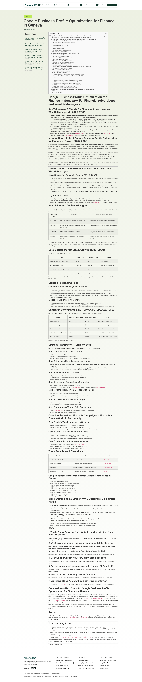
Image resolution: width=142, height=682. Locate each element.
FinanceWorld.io (107, 133)
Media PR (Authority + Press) (85, 665)
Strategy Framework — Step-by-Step (61, 54)
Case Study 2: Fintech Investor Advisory (63, 69)
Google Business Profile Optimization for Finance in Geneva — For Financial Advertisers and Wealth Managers (78, 36)
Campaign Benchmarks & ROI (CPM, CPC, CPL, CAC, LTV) (66, 53)
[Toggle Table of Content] (105, 34)
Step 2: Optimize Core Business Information (63, 57)
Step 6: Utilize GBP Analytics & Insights (63, 63)
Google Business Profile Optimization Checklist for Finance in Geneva (69, 74)
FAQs (54, 77)
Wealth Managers (104, 665)
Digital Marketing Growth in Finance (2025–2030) (65, 42)
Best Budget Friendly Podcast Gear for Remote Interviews (33, 50)
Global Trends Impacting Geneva (61, 51)
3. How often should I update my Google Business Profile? (67, 81)
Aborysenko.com (69, 135)
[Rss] (35, 668)
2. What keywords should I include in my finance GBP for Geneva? (68, 80)
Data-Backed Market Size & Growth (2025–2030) (64, 47)
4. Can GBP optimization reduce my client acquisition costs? (67, 83)
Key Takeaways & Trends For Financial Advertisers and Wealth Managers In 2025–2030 (72, 37)
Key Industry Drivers (59, 43)
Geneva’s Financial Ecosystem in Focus (63, 50)
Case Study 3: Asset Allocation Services (63, 71)
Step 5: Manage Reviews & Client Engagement (64, 62)
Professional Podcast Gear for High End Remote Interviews (34, 56)
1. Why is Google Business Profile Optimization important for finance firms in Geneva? (72, 78)
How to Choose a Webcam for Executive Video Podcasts (34, 62)
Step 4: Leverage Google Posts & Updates (63, 60)
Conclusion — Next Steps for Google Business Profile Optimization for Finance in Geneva (73, 89)
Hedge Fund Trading (83, 660)
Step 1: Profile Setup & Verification (62, 56)
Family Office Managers (105, 663)
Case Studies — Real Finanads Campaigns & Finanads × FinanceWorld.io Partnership (72, 66)
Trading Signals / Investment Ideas (87, 663)
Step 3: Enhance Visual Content (61, 59)
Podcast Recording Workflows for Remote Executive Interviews (35, 44)
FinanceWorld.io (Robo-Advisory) (64, 660)
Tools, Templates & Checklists (60, 72)
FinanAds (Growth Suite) (62, 665)
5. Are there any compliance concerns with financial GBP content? (68, 84)
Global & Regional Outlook (58, 48)
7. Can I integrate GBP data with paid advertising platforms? (67, 87)
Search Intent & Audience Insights (60, 45)
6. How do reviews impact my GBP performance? (65, 86)
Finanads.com (79, 133)
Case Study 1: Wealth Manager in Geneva (63, 68)
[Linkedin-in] (32, 668)
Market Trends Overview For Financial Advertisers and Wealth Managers (69, 40)
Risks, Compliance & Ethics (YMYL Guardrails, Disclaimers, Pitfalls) (68, 75)
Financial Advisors (104, 668)
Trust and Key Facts (57, 92)
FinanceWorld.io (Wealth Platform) (65, 663)
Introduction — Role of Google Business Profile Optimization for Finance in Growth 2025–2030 (74, 39)
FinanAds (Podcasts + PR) (62, 668)
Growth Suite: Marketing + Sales (86, 668)
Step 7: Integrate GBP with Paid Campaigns (63, 65)
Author (54, 90)
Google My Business (109, 459)
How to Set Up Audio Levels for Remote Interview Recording (34, 68)
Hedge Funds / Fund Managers (107, 660)
